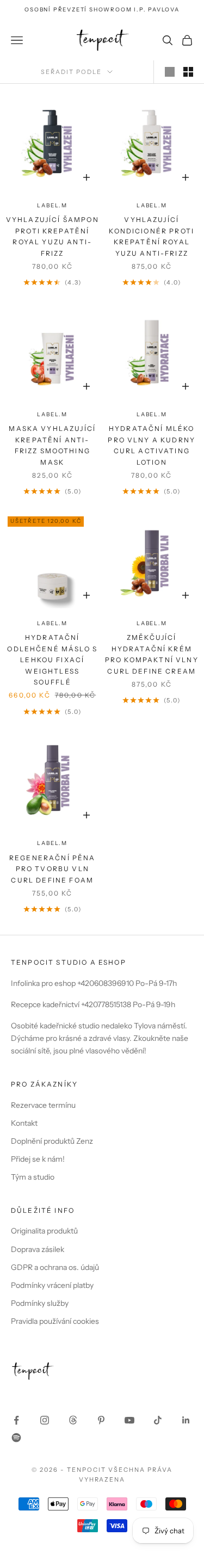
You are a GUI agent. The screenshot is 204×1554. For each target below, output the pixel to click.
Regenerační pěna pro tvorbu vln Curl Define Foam (52, 869)
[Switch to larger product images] (170, 71)
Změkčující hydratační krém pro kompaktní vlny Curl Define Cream (152, 654)
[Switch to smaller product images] (188, 71)
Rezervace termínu (43, 1105)
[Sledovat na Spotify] (16, 1437)
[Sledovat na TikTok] (157, 1420)
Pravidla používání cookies (55, 1321)
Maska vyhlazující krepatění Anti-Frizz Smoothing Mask (52, 445)
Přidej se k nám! (38, 1159)
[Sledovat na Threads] (72, 1420)
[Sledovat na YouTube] (129, 1420)
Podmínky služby (40, 1303)
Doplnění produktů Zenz (52, 1141)
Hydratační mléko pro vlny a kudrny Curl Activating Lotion (151, 445)
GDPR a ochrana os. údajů (55, 1267)
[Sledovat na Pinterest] (101, 1420)
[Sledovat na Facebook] (16, 1420)
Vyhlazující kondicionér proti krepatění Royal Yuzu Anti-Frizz (151, 236)
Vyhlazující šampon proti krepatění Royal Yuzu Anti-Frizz (52, 236)
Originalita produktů (44, 1231)
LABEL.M (52, 205)
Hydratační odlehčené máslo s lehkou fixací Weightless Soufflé (52, 659)
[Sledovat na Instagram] (44, 1420)
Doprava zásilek (37, 1249)
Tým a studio (32, 1177)
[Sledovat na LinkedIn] (186, 1420)
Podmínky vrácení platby (52, 1285)
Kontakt (24, 1123)
